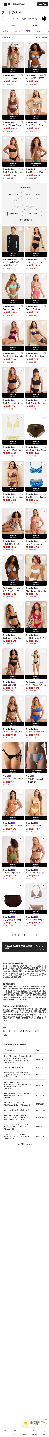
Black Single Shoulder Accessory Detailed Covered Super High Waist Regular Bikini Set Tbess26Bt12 (17, 1118)
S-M (15, 201)
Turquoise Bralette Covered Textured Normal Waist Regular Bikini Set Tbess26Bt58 (17, 1127)
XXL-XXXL (30, 207)
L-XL (34, 201)
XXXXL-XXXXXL (32, 214)
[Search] (44, 18)
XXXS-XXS (13, 194)
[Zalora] (24, 12)
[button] (24, 4)
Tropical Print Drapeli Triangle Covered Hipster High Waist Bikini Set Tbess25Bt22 (18, 1136)
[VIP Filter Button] (29, 31)
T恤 (45, 994)
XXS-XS (27, 194)
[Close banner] (2, 4)
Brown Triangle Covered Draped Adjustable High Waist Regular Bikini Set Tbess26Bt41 (17, 1075)
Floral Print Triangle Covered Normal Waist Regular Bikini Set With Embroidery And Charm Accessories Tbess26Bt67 (17, 1059)
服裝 (4, 1031)
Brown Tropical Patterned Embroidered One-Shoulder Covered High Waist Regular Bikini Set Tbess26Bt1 (17, 1085)
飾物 (15, 1031)
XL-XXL (17, 207)
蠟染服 (37, 1031)
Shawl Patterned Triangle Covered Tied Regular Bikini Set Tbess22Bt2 (17, 1104)
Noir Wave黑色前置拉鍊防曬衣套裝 (16, 1110)
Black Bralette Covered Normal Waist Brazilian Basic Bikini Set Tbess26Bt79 (17, 1096)
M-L (24, 201)
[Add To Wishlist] (22, 75)
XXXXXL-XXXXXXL (24, 220)
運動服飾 (28, 1031)
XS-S (38, 194)
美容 (5, 1035)
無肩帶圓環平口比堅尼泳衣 (13, 1067)
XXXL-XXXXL (15, 214)
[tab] (12, 25)
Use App (42, 4)
